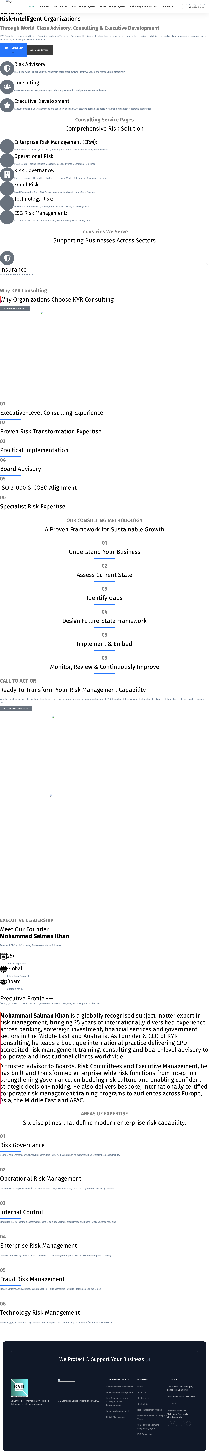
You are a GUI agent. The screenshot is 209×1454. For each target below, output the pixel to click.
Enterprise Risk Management (119, 1392)
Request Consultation (13, 48)
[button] (2, 264)
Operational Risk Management (120, 1386)
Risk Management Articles (149, 1410)
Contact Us (142, 1404)
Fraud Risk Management (117, 1411)
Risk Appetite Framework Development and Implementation (118, 1402)
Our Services (143, 1398)
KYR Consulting (144, 1434)
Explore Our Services (39, 50)
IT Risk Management (115, 1417)
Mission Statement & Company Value (152, 1417)
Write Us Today (196, 7)
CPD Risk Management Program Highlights (148, 1427)
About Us (141, 1392)
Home (140, 1386)
